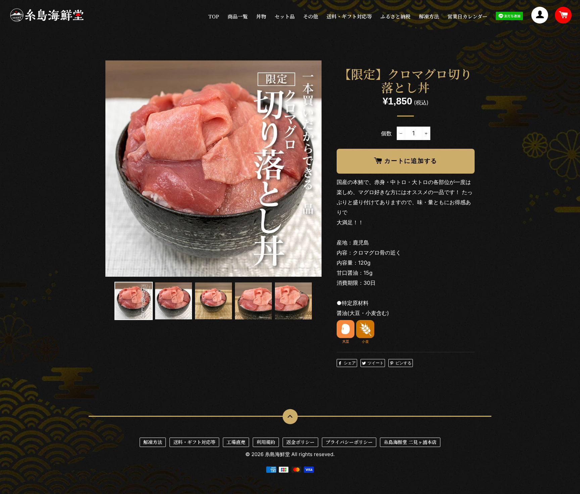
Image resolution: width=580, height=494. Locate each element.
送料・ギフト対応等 (349, 16)
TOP (213, 16)
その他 (310, 16)
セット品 (285, 16)
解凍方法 (429, 16)
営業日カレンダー (467, 16)
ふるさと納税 (395, 16)
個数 (386, 133)
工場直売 (236, 442)
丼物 (261, 16)
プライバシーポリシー (349, 442)
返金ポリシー (300, 442)
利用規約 (265, 442)
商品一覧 (238, 16)
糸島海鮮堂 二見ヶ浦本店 (410, 442)
